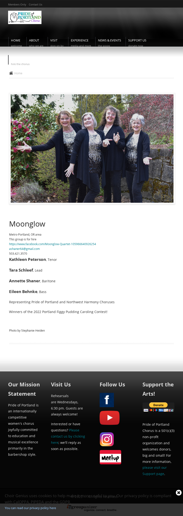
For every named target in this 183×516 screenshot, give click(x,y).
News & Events (109, 43)
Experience (81, 43)
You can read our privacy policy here (30, 508)
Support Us (137, 43)
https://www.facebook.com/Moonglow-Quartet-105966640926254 (52, 244)
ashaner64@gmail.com (24, 249)
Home (16, 43)
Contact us (35, 4)
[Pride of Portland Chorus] (24, 25)
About (36, 43)
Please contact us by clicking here (68, 436)
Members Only (17, 4)
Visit (57, 43)
